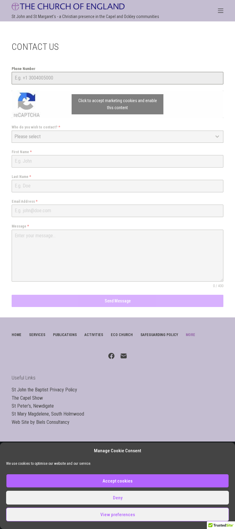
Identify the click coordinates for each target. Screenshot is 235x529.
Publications (65, 335)
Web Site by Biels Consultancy (40, 422)
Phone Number (23, 69)
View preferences (117, 514)
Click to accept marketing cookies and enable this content (117, 104)
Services (37, 335)
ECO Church (122, 335)
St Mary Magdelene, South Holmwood (48, 414)
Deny (117, 498)
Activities (93, 335)
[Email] (124, 356)
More (190, 335)
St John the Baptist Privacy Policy (44, 390)
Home (16, 335)
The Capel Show (27, 398)
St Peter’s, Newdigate (33, 406)
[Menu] (220, 10)
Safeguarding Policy (159, 335)
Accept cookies (117, 481)
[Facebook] (111, 356)
